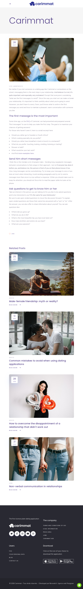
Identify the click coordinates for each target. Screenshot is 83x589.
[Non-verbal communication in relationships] (41, 480)
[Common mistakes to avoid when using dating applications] (41, 354)
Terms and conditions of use (54, 525)
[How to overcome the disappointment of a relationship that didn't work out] (41, 417)
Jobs (45, 535)
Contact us (13, 561)
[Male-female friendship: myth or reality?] (41, 295)
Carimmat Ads (48, 538)
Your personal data (17, 554)
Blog (11, 557)
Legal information (50, 529)
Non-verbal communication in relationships (35, 486)
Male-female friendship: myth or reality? (33, 301)
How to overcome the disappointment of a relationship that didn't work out (34, 425)
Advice (20, 86)
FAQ (28, 121)
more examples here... (26, 153)
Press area (47, 532)
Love (11, 86)
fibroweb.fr (53, 583)
